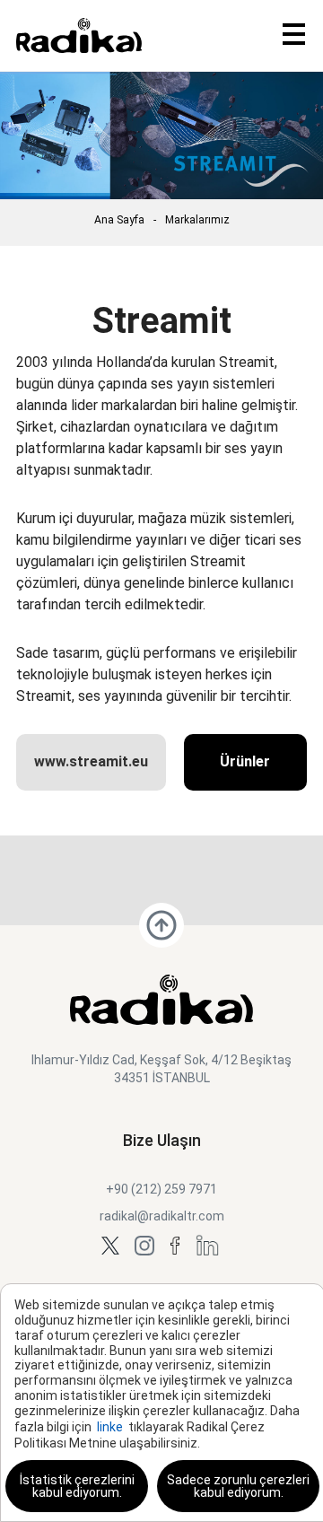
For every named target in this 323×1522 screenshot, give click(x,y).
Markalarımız (197, 220)
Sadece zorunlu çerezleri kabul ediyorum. (238, 1486)
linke (110, 1427)
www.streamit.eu (91, 761)
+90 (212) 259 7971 (161, 1189)
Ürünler (245, 761)
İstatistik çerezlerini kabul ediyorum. (77, 1486)
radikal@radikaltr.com (162, 1216)
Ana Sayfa (119, 220)
